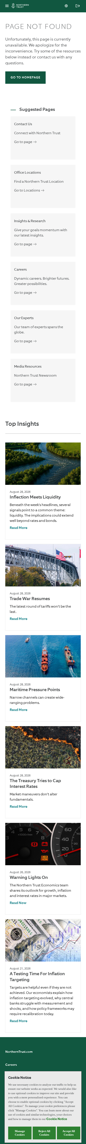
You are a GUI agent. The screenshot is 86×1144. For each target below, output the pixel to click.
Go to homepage (25, 77)
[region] (43, 1107)
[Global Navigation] (7, 6)
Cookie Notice (56, 1119)
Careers (11, 1064)
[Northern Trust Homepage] (21, 6)
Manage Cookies (20, 1132)
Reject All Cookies (44, 1132)
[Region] (66, 6)
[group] (43, 490)
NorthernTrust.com (19, 1051)
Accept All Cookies (68, 1132)
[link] (18, 528)
